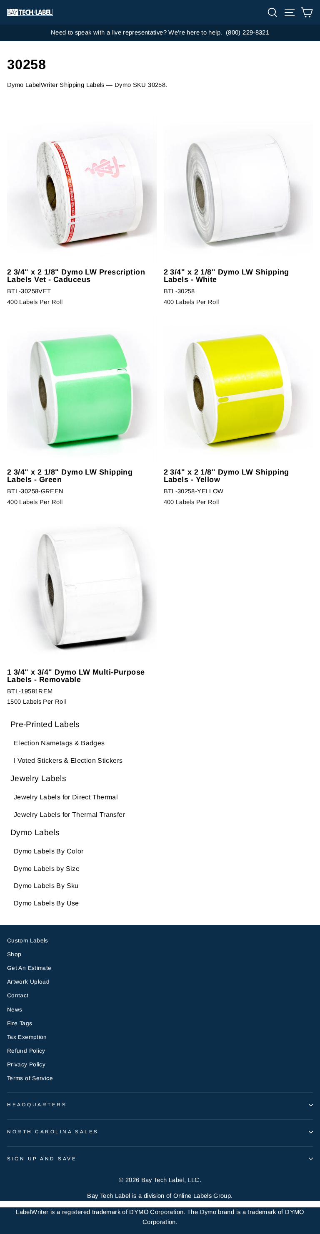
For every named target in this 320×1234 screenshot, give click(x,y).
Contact (18, 995)
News (14, 1009)
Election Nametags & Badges (59, 743)
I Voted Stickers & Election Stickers (68, 760)
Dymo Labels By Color (48, 851)
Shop (14, 954)
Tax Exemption (27, 1037)
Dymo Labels (35, 832)
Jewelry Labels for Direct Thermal (66, 797)
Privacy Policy (26, 1064)
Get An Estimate (29, 968)
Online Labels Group (202, 1195)
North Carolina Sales (53, 1131)
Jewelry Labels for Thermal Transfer (69, 814)
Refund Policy (26, 1051)
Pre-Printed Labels (45, 724)
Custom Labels (27, 940)
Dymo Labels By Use (46, 903)
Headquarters (37, 1104)
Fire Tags (19, 1023)
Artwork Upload (28, 982)
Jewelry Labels (38, 778)
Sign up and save (42, 1158)
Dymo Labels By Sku (46, 885)
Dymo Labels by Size (47, 868)
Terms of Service (30, 1078)
